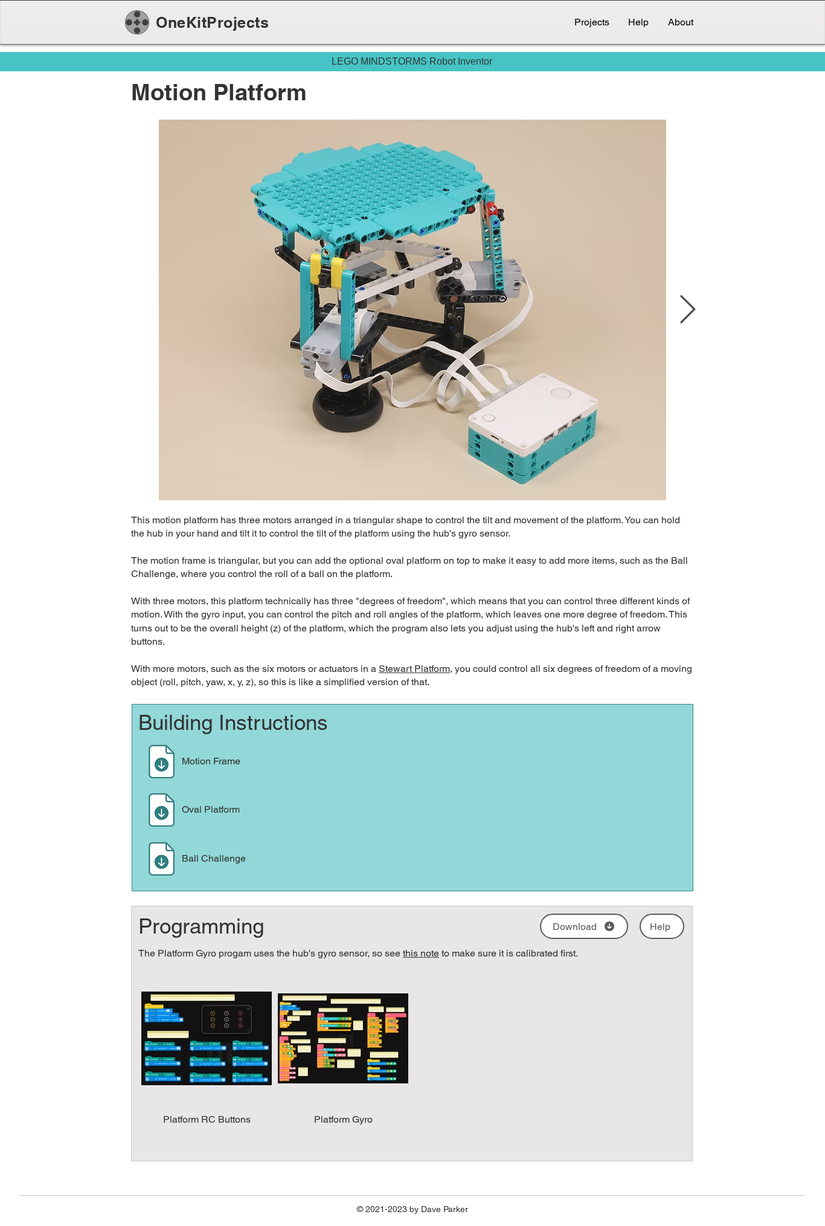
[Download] (162, 761)
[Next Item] (687, 310)
